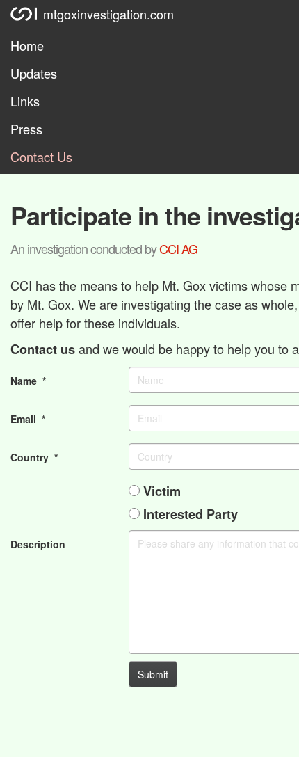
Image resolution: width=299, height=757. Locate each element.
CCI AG (178, 248)
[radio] (134, 490)
